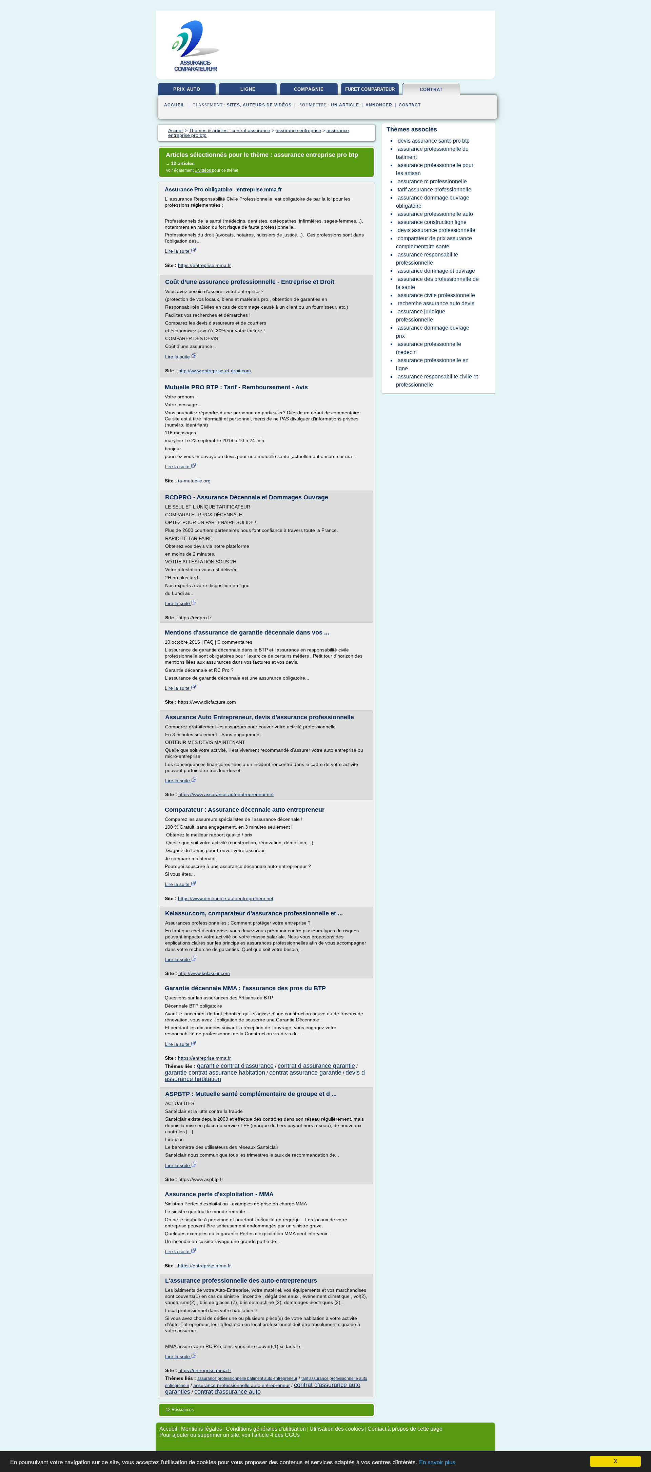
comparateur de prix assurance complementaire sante (434, 242)
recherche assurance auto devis (436, 303)
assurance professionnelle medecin (428, 348)
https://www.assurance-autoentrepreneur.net (226, 794)
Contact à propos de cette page (405, 1429)
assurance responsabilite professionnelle (427, 259)
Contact (410, 105)
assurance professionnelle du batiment (432, 153)
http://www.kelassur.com (204, 973)
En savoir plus (437, 1462)
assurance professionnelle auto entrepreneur (241, 1385)
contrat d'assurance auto (227, 1391)
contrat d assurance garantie (316, 1065)
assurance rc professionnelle (432, 181)
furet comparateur (370, 89)
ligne (248, 89)
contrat (431, 89)
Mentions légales (201, 1429)
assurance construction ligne (432, 222)
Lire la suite (178, 251)
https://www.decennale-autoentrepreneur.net (225, 898)
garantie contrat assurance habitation (215, 1072)
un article (345, 105)
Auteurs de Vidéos (267, 105)
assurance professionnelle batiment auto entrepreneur (247, 1378)
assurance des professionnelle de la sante (437, 283)
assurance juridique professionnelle (420, 316)
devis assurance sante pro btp (434, 141)
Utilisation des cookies (337, 1429)
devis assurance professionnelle (436, 230)
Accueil (174, 105)
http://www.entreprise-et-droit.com (214, 370)
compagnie (309, 89)
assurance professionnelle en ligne (432, 364)
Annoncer (379, 105)
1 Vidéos (203, 170)
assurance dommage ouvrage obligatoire (432, 202)
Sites (233, 105)
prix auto (186, 89)
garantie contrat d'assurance (235, 1065)
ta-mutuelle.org (194, 480)
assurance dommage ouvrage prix (432, 332)
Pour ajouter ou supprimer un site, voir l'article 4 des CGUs (229, 1435)
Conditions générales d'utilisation (266, 1429)
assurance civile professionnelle (436, 295)
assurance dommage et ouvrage (436, 271)
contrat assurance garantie (305, 1072)
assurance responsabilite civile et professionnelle (437, 381)
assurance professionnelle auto (435, 214)
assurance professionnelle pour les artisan (434, 169)
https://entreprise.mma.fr (204, 265)
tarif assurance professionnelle (434, 189)
